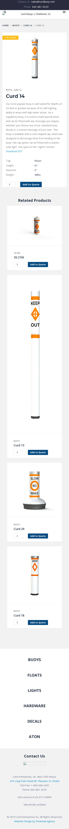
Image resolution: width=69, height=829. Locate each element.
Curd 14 (27, 25)
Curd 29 (19, 529)
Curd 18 (19, 615)
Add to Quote (31, 184)
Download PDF (14, 151)
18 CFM (17, 253)
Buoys (16, 25)
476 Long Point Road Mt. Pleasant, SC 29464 (34, 781)
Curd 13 (19, 445)
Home (5, 25)
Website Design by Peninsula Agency (34, 821)
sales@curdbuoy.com (43, 1)
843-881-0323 (40, 6)
